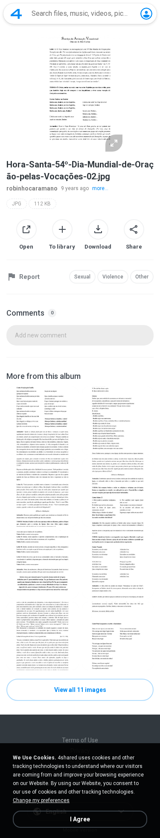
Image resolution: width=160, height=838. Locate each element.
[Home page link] (16, 13)
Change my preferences (41, 800)
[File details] (42, 421)
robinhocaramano (32, 188)
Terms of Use (80, 740)
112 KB (42, 204)
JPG (16, 204)
